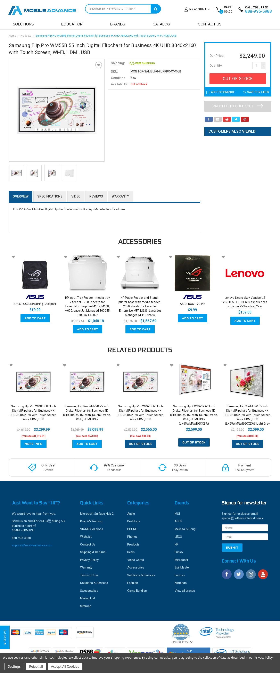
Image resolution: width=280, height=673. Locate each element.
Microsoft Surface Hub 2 (97, 514)
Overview (20, 196)
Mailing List (87, 598)
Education (72, 24)
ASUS (178, 521)
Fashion (132, 583)
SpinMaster (182, 567)
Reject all (36, 666)
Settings (14, 666)
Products (25, 35)
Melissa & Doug (185, 529)
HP (177, 544)
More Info (33, 444)
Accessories (135, 567)
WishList (86, 537)
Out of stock (140, 444)
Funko (179, 552)
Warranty (120, 196)
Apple (131, 514)
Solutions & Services (94, 583)
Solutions (23, 24)
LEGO (178, 537)
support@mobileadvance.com (32, 545)
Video (76, 196)
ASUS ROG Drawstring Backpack (35, 303)
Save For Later (258, 92)
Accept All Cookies (65, 666)
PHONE (132, 529)
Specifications (50, 196)
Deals (131, 552)
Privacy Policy (89, 560)
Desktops (133, 521)
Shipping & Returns (93, 552)
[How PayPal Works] (41, 634)
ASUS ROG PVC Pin (192, 303)
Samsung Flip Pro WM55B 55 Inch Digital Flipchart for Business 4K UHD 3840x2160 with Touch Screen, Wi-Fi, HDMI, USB (106, 35)
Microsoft (181, 560)
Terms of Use (89, 575)
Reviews (96, 196)
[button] (5, 637)
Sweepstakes (89, 591)
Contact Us (209, 24)
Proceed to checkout (234, 106)
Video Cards (135, 560)
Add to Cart (35, 318)
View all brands (185, 591)
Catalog (161, 24)
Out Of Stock (238, 78)
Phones (132, 537)
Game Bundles (137, 591)
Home (12, 35)
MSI (177, 514)
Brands (117, 24)
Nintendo (181, 583)
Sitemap (85, 606)
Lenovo (180, 575)
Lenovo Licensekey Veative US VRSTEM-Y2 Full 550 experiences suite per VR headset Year (245, 302)
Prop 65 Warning (91, 521)
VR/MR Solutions (91, 529)
